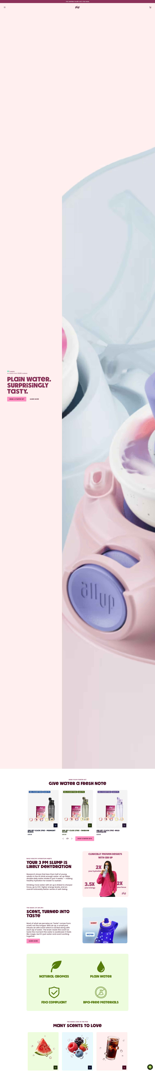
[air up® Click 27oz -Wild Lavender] (111, 812)
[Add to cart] (55, 825)
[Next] (72, 838)
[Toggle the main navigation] (5, 7)
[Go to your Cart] (150, 7)
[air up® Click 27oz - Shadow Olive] (77, 812)
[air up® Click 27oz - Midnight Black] (43, 812)
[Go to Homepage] (77, 7)
